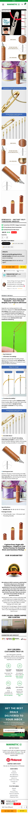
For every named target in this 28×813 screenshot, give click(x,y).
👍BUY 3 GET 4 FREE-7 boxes (7, 247)
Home (14, 771)
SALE (14, 783)
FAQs (14, 790)
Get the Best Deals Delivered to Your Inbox (14, 713)
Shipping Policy (14, 797)
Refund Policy (14, 795)
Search (14, 788)
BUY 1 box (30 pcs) (6, 243)
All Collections (14, 774)
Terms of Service (14, 793)
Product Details (7, 295)
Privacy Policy (14, 792)
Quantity (4, 235)
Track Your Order (14, 780)
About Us (14, 778)
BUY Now (23, 267)
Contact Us (14, 781)
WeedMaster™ (14, 776)
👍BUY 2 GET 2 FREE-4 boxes (17, 243)
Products (14, 773)
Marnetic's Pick (6, 11)
